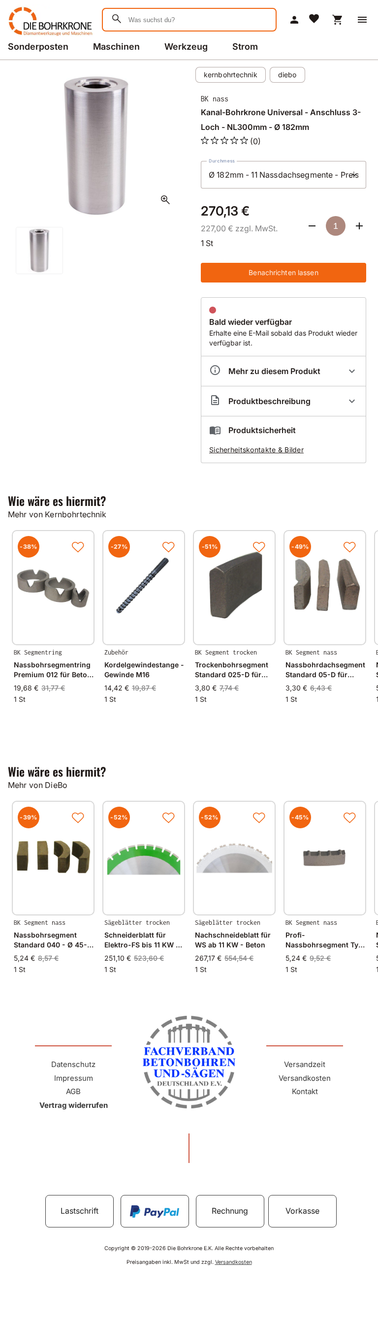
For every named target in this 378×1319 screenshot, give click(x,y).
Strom (245, 46)
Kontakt (305, 1091)
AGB (73, 1091)
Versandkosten (305, 1078)
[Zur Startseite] (49, 36)
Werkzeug (186, 46)
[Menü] (362, 20)
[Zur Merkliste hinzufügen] (78, 547)
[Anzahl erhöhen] (359, 226)
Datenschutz (73, 1064)
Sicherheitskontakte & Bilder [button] (256, 449)
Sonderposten (38, 46)
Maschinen (116, 46)
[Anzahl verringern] (312, 226)
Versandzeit (304, 1064)
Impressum (73, 1078)
